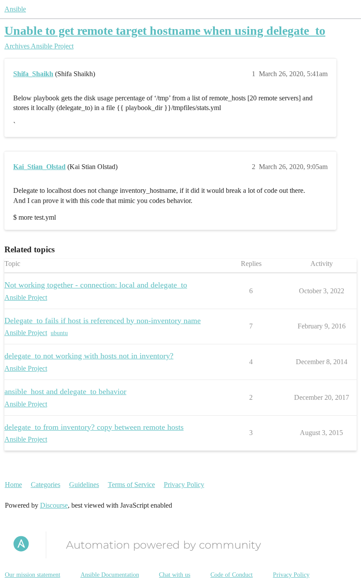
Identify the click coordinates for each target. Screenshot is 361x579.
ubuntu (59, 333)
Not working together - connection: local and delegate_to (95, 284)
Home (13, 484)
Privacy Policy (184, 484)
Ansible (15, 9)
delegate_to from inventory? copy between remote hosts (94, 427)
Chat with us (174, 575)
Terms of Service (131, 484)
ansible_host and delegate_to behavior (65, 391)
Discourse (54, 505)
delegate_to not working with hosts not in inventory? (88, 355)
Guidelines (84, 484)
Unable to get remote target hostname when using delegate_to (164, 30)
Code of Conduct (231, 575)
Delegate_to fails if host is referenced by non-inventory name (102, 320)
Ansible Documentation (110, 575)
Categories (45, 484)
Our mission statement (32, 575)
